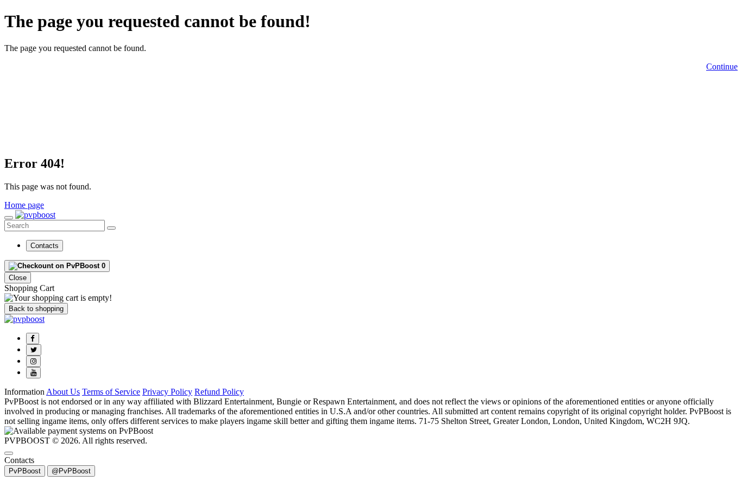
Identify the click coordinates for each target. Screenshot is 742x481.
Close (18, 278)
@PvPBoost (71, 471)
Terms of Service (111, 391)
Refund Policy (219, 391)
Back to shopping (36, 309)
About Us (63, 391)
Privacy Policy (167, 391)
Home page (24, 205)
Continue (722, 66)
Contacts (44, 246)
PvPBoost (25, 471)
